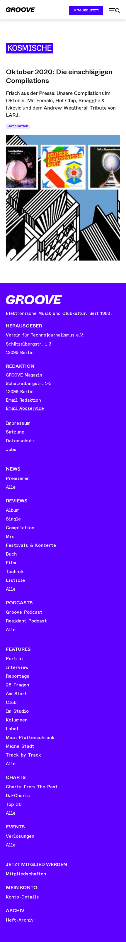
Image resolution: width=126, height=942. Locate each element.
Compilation (18, 126)
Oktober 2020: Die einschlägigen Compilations (59, 76)
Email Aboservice (25, 408)
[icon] (114, 10)
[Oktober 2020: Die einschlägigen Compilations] (63, 198)
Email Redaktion (23, 400)
